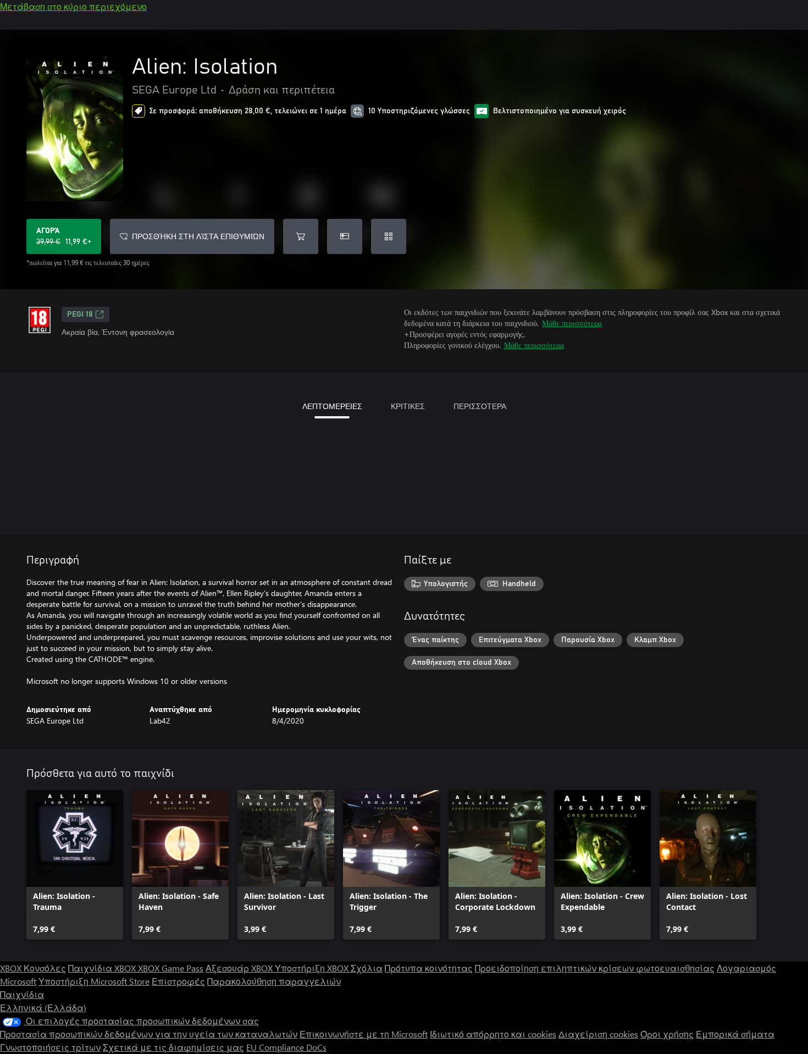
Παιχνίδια (22, 994)
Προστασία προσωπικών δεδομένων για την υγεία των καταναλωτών (148, 1034)
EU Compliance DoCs (286, 1047)
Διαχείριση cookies (598, 1034)
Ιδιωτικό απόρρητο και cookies (493, 1034)
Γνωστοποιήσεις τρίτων (50, 1047)
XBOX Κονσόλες (33, 968)
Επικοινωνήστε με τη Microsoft (364, 1034)
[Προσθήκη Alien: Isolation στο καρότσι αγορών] (300, 236)
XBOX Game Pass (170, 968)
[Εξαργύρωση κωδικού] (388, 236)
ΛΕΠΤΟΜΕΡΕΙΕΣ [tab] (332, 406)
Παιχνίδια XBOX (103, 968)
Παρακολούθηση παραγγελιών (274, 981)
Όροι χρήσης (667, 1034)
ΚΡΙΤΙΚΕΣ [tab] (408, 406)
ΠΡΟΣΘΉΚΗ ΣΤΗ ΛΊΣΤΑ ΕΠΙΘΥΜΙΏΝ (198, 236)
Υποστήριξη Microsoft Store (94, 981)
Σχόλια (367, 968)
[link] (74, 865)
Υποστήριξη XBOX (313, 968)
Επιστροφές (178, 981)
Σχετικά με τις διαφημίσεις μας (173, 1047)
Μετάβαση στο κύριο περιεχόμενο (73, 6)
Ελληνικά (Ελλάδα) (43, 1007)
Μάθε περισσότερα (572, 323)
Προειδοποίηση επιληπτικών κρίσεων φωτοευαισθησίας (595, 968)
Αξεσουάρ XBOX (240, 968)
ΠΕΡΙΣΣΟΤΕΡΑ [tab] (479, 406)
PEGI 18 (80, 314)
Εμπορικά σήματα (735, 1034)
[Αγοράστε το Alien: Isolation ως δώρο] (344, 236)
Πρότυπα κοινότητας (429, 968)
